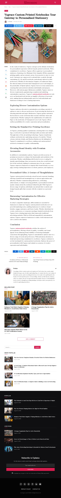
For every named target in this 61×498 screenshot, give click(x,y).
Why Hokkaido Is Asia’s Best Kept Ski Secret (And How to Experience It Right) (34, 400)
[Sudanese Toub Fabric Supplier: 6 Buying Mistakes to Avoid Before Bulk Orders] (17, 298)
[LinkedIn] (5, 78)
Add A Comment (30, 339)
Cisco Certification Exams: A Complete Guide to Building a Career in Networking (34, 381)
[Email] (5, 97)
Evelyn (10, 21)
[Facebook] (5, 70)
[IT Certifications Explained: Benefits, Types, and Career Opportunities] (9, 375)
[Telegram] (5, 89)
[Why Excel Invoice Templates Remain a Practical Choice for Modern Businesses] (9, 359)
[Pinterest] (5, 82)
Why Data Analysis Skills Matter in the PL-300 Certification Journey (15, 330)
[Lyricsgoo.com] (30, 2)
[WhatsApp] (5, 93)
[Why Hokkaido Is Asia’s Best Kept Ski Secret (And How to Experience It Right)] (8, 402)
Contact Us (36, 489)
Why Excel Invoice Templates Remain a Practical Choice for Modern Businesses (34, 357)
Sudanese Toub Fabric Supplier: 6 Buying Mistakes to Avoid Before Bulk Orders (16, 308)
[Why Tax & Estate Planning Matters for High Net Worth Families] (8, 410)
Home (5, 6)
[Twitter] (5, 74)
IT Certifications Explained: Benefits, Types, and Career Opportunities (32, 373)
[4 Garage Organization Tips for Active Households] (44, 298)
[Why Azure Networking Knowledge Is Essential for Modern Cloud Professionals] (8, 449)
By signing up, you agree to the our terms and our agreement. (31, 473)
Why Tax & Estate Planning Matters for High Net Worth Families (30, 408)
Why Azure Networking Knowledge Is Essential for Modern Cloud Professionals (34, 447)
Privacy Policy (40, 473)
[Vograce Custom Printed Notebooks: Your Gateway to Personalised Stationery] (30, 46)
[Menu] (6, 2)
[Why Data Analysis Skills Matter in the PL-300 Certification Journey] (17, 320)
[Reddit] (5, 85)
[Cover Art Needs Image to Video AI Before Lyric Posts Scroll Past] (8, 441)
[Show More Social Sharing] (55, 25)
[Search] (55, 2)
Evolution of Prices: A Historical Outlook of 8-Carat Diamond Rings (18, 260)
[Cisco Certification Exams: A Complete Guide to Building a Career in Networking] (9, 383)
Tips (10, 6)
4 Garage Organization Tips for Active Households (42, 308)
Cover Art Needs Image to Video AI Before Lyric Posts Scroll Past (31, 439)
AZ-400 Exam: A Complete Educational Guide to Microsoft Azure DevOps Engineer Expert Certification (35, 366)
